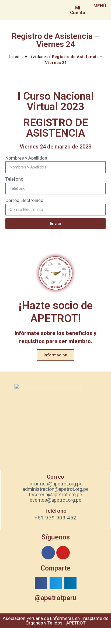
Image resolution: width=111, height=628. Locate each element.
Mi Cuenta (77, 10)
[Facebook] (48, 552)
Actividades (36, 56)
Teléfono (14, 179)
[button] (41, 583)
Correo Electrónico (24, 200)
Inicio (14, 56)
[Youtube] (63, 552)
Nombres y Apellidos (26, 158)
